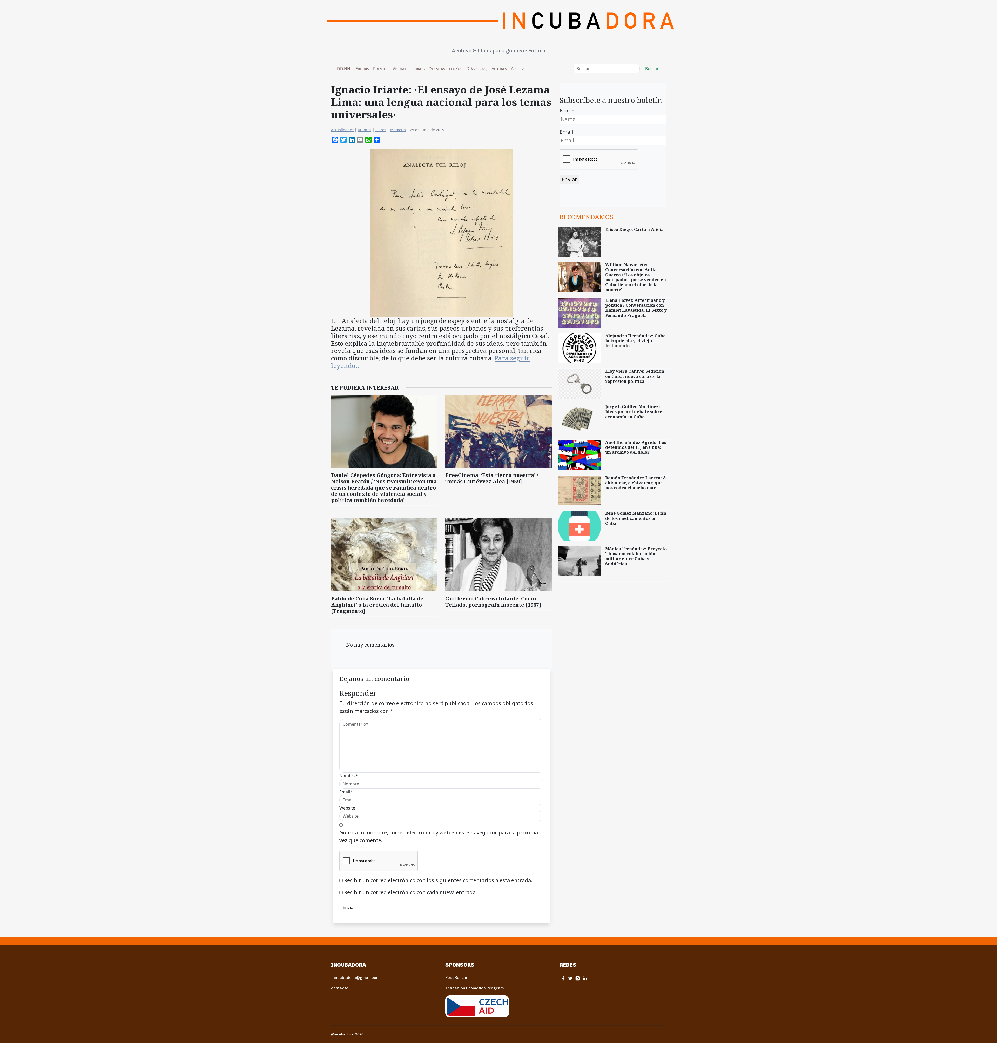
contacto (339, 988)
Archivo (518, 68)
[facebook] (563, 978)
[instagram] (577, 978)
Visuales (400, 68)
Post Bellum (456, 977)
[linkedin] (585, 978)
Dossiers (437, 68)
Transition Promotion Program (474, 988)
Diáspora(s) (476, 68)
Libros (419, 68)
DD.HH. (344, 68)
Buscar (652, 68)
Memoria (398, 129)
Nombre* (348, 776)
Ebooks (362, 68)
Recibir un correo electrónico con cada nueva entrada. (410, 892)
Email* (345, 792)
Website (347, 808)
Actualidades (342, 129)
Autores (499, 68)
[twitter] (570, 978)
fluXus (455, 68)
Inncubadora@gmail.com (355, 977)
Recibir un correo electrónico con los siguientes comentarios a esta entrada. (438, 880)
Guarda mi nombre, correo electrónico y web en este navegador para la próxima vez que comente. (438, 836)
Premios (380, 68)
